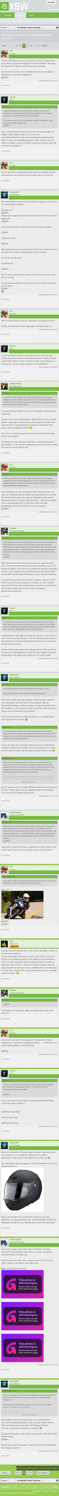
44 (17, 45)
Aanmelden (51, 2)
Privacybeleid (53, 1491)
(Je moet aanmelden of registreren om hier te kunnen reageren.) (37, 1468)
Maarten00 (14, 192)
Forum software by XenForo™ (11, 1493)
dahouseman (15, 384)
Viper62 (13, 528)
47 (28, 45)
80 (38, 45)
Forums (20, 15)
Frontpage (8, 15)
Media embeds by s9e (29, 1493)
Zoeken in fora (10, 21)
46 (24, 46)
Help (55, 1487)
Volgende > (45, 45)
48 (31, 45)
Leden (31, 15)
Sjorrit (12, 97)
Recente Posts (26, 21)
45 (20, 45)
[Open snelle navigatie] (57, 28)
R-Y (11, 51)
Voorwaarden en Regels (40, 1491)
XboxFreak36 (15, 813)
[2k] (11, 941)
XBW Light (5, 1487)
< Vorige (3, 45)
